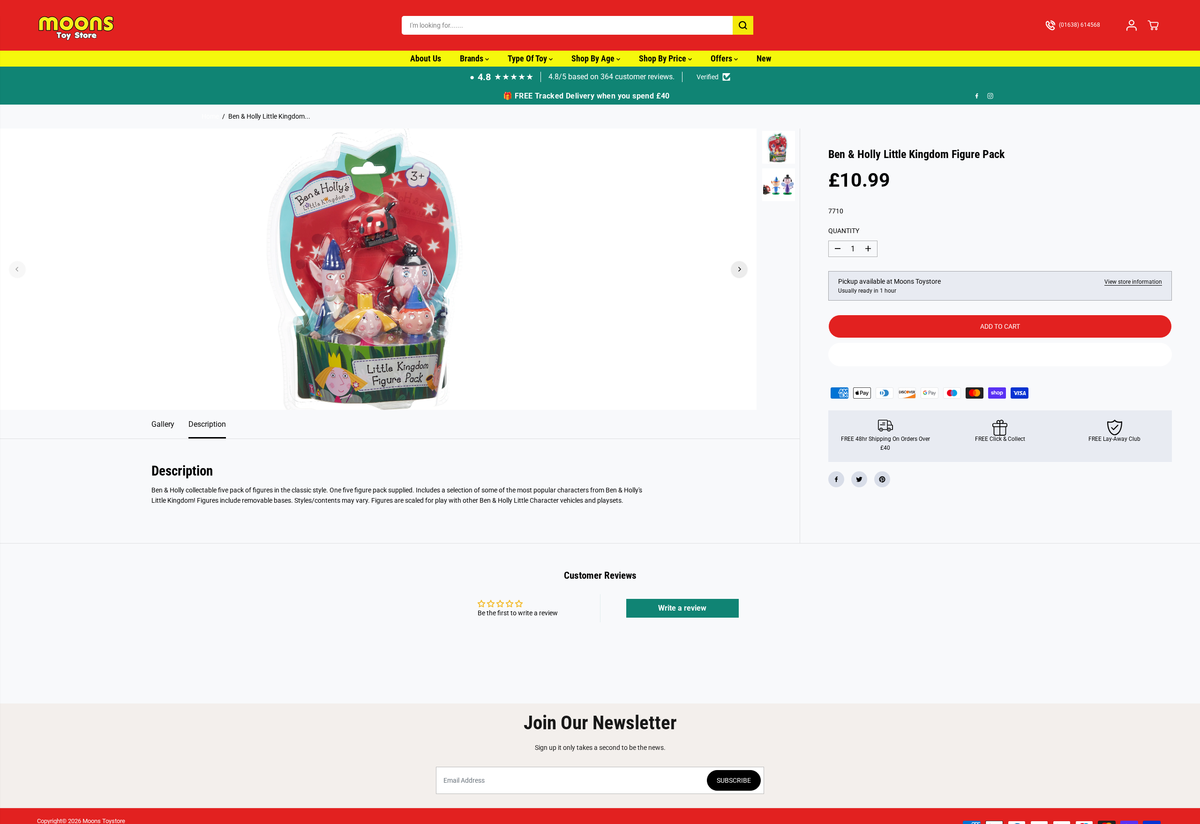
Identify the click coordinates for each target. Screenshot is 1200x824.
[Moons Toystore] (77, 25)
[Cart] (1153, 25)
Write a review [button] (682, 608)
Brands (472, 58)
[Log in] (1131, 25)
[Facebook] (976, 96)
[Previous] (17, 269)
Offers (722, 58)
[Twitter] (859, 479)
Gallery (162, 424)
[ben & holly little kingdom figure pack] (378, 269)
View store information (1133, 282)
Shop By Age (593, 58)
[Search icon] (743, 25)
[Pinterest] (882, 479)
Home (210, 116)
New (764, 58)
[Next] (739, 269)
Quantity (843, 230)
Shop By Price (663, 58)
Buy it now (1000, 354)
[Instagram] (990, 96)
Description (207, 424)
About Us (425, 58)
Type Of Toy (528, 58)
